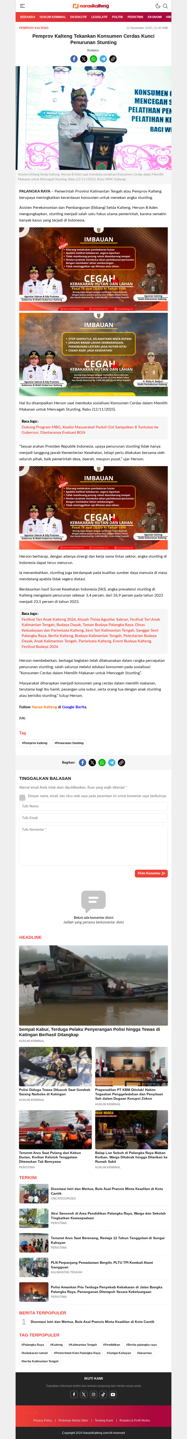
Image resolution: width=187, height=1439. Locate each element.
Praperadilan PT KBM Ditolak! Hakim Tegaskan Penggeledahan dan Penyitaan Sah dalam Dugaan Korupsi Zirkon (129, 1094)
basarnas (145, 1353)
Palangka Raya (33, 1345)
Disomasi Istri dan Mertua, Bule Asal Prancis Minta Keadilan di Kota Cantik (107, 1191)
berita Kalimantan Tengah (40, 1361)
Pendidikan (112, 1345)
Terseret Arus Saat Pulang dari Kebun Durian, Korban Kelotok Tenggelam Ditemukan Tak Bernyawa (50, 1157)
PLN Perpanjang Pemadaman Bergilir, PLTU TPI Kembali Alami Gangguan (102, 1265)
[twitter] (83, 1394)
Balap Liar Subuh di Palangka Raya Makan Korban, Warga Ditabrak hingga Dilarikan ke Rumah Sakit (131, 1157)
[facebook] (74, 1394)
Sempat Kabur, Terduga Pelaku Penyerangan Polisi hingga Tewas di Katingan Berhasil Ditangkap (89, 1032)
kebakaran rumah (35, 1353)
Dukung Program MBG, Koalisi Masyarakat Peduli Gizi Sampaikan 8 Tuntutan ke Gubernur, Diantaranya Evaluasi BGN (90, 429)
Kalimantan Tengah (83, 1345)
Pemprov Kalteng (33, 28)
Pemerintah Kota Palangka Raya (78, 1353)
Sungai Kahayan (119, 1353)
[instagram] (93, 1394)
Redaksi (93, 50)
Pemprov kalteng (35, 743)
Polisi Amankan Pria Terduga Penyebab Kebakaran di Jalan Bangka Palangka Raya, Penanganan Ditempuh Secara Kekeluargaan (106, 1289)
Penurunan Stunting (70, 743)
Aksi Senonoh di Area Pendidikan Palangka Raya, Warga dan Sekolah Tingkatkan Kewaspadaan (108, 1215)
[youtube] (113, 1394)
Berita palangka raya (142, 1345)
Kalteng (57, 1345)
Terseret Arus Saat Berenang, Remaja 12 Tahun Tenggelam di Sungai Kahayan (108, 1240)
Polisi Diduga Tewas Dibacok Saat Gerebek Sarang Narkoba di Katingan (54, 1092)
